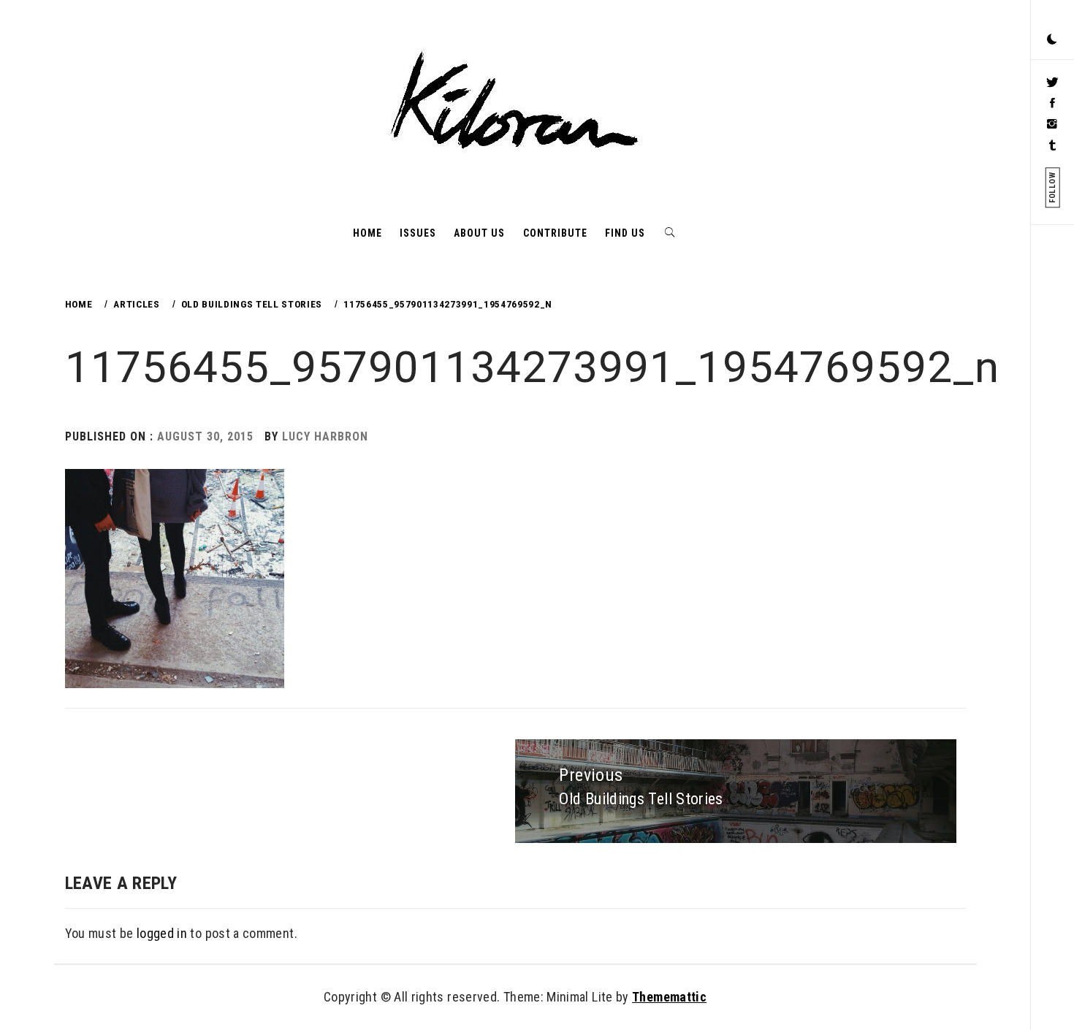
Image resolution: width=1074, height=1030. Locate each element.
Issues (418, 233)
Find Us (625, 233)
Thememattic (669, 996)
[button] (1052, 40)
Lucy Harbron (325, 436)
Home (367, 233)
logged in (162, 933)
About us (479, 233)
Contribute (555, 233)
